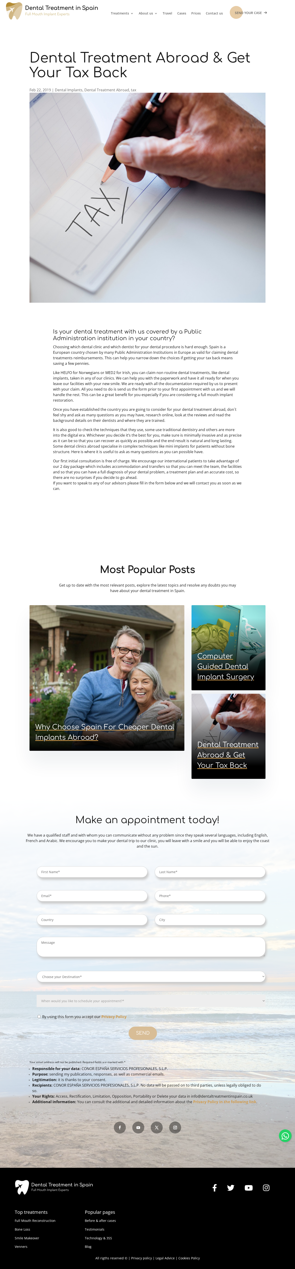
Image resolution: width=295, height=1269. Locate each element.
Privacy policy (141, 1258)
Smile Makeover (27, 1238)
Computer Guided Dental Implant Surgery (225, 667)
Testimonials (94, 1229)
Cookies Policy (189, 1258)
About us (146, 13)
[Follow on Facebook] (120, 1128)
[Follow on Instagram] (175, 1128)
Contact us (214, 13)
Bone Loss (22, 1229)
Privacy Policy (114, 1016)
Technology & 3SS (98, 1238)
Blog (88, 1246)
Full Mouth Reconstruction (35, 1220)
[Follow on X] (157, 1128)
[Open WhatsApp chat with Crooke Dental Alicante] (285, 1134)
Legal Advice (165, 1258)
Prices (196, 13)
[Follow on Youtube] (138, 1128)
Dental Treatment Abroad (106, 89)
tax (133, 89)
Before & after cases (100, 1220)
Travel (167, 13)
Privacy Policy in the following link (224, 1101)
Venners (21, 1246)
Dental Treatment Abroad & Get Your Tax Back (228, 755)
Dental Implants (69, 89)
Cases (181, 13)
